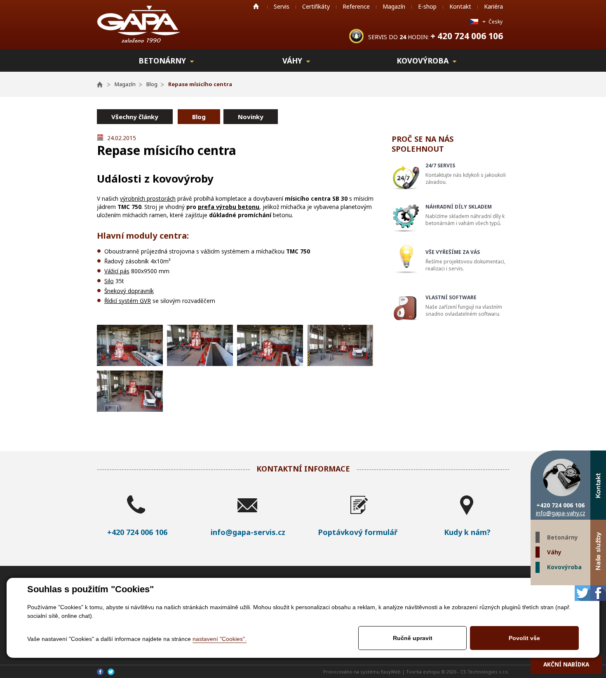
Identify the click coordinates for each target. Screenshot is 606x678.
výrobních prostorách (148, 198)
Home (256, 6)
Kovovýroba (564, 567)
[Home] (103, 84)
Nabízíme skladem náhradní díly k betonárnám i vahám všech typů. (465, 215)
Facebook (598, 593)
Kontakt (460, 6)
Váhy (554, 552)
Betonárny (562, 537)
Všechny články (134, 117)
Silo (109, 281)
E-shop (427, 6)
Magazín (394, 6)
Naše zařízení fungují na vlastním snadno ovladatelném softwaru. (463, 305)
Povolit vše (524, 638)
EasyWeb (391, 672)
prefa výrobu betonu (228, 207)
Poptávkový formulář (357, 532)
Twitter (582, 593)
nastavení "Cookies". (220, 639)
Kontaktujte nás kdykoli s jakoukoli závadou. (465, 173)
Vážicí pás (116, 271)
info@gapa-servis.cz (248, 532)
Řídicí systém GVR (127, 301)
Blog (199, 117)
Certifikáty (316, 6)
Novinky (250, 117)
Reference (356, 6)
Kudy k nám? (467, 532)
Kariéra (493, 6)
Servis (281, 6)
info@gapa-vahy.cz (560, 513)
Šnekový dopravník (129, 291)
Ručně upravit (412, 638)
